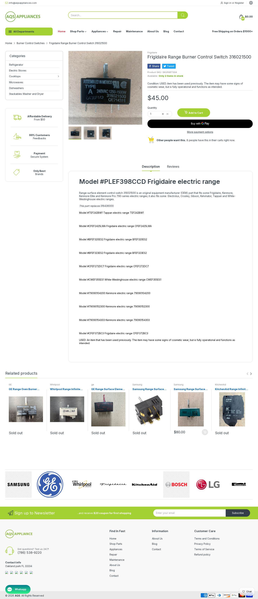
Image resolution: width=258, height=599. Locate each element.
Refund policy (202, 554)
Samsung (137, 384)
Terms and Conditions (207, 538)
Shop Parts (116, 543)
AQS (17, 595)
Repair (113, 554)
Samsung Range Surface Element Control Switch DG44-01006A (148, 389)
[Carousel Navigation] (249, 373)
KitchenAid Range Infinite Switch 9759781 (231, 389)
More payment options (200, 131)
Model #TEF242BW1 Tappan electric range (104, 212)
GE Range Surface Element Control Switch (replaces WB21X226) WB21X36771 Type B (108, 389)
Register (239, 2)
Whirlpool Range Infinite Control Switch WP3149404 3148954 (65, 389)
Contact (114, 575)
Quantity (152, 107)
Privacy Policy (202, 543)
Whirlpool (55, 384)
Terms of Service (204, 549)
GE (10, 384)
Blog (112, 570)
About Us (115, 565)
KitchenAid (220, 384)
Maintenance (117, 559)
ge (92, 384)
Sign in (228, 2)
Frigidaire (152, 52)
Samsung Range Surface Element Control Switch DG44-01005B (189, 389)
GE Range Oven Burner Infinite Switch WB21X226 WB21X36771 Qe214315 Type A (25, 389)
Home (113, 538)
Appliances (116, 549)
